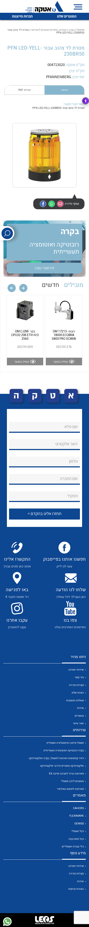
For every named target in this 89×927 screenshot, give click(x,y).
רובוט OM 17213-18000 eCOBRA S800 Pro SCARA (64, 335)
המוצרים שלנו (66, 16)
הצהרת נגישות (76, 889)
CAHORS (78, 808)
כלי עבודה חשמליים (73, 846)
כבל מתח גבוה (76, 839)
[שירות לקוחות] (7, 921)
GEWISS (79, 824)
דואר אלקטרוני (66, 444)
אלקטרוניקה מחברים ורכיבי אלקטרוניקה (62, 766)
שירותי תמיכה (76, 670)
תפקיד (72, 496)
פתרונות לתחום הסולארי (70, 789)
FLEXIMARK (76, 816)
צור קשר (79, 677)
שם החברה (69, 478)
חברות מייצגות (22, 16)
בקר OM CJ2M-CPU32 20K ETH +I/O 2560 (25, 335)
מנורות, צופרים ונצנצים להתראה (49, 30)
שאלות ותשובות (75, 700)
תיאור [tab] (64, 90)
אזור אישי (78, 723)
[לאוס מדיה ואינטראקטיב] (44, 920)
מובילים (73, 285)
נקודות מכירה (76, 685)
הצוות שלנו (78, 693)
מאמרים (79, 716)
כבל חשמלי (77, 831)
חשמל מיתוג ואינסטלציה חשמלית (65, 743)
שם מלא (71, 426)
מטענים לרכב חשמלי (72, 781)
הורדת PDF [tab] (24, 90)
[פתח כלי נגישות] (85, 100)
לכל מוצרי (44, 268)
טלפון (73, 461)
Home (80, 30)
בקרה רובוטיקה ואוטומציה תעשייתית (63, 750)
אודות (80, 708)
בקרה (72, 30)
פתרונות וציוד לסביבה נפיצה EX (66, 774)
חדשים (50, 285)
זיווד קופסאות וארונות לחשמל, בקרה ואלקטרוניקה (56, 758)
